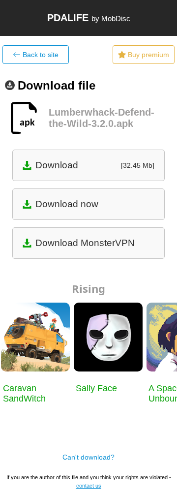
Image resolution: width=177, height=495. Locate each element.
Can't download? (88, 457)
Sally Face (96, 388)
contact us (88, 486)
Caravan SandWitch (24, 393)
